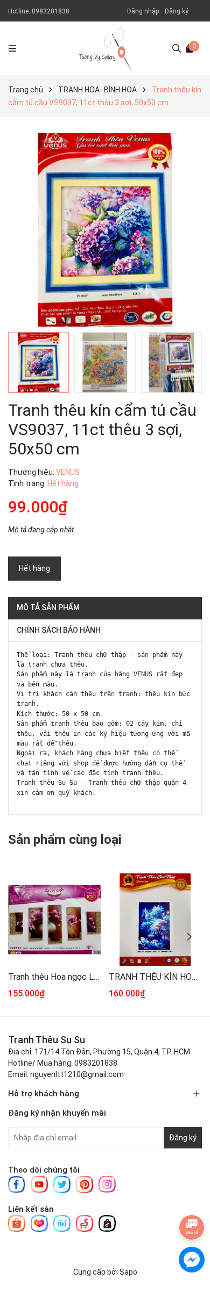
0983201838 (50, 11)
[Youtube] (39, 1184)
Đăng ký (176, 11)
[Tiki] (62, 1223)
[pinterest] (84, 1184)
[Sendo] (84, 1223)
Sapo (128, 1272)
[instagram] (107, 1184)
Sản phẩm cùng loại (65, 839)
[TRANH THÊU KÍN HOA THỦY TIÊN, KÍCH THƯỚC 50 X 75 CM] (155, 919)
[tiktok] (107, 1223)
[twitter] (62, 1184)
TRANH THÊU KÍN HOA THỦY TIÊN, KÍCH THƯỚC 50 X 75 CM (155, 977)
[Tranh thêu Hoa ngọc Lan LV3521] (54, 919)
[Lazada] (39, 1223)
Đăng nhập (143, 11)
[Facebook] (16, 1184)
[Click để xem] (105, 230)
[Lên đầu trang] (191, 1195)
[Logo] (105, 48)
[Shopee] (16, 1223)
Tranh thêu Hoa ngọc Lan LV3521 (54, 977)
